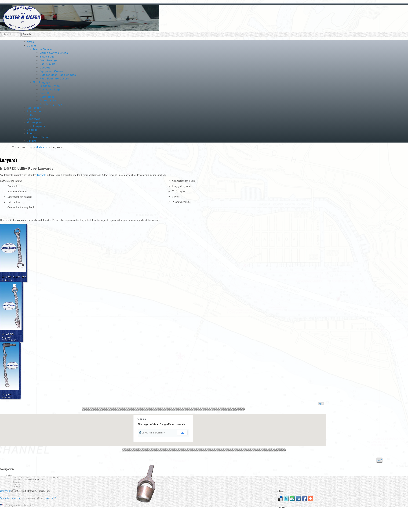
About (28, 477)
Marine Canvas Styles (54, 53)
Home (30, 147)
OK (182, 433)
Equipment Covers (51, 71)
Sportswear (34, 119)
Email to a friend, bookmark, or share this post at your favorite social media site (310, 498)
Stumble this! (292, 498)
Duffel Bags (47, 97)
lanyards (41, 174)
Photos (31, 133)
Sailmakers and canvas (12, 498)
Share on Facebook (304, 498)
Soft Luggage (41, 82)
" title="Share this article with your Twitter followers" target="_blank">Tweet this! (286, 498)
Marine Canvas (43, 49)
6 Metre (31, 141)
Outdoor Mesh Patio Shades (58, 75)
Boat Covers (47, 64)
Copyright (17, 477)
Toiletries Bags (49, 100)
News (30, 42)
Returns (16, 484)
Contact (32, 130)
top (320, 403)
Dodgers (45, 67)
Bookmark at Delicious (280, 498)
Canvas (32, 45)
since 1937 (49, 498)
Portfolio (45, 93)
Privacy (16, 479)
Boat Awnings (48, 60)
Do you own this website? (153, 433)
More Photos (41, 137)
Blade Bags (47, 56)
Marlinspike (34, 122)
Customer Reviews (34, 479)
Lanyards (39, 126)
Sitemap (54, 477)
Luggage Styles (50, 86)
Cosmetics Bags (50, 89)
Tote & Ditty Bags (51, 104)
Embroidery (34, 111)
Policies (10, 475)
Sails (30, 115)
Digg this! (298, 498)
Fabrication (34, 108)
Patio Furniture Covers (54, 78)
